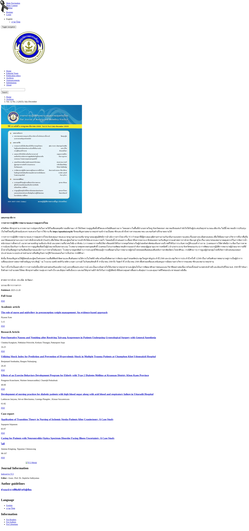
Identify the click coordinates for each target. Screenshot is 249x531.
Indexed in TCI (7, 474)
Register (9, 12)
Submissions (11, 83)
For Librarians (12, 524)
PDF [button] (3, 301)
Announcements (13, 80)
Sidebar (9, 8)
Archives (10, 78)
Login (8, 15)
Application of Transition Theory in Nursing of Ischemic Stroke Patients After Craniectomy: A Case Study (57, 419)
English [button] (9, 19)
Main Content (12, 5)
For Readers (11, 520)
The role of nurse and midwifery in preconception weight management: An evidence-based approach (54, 312)
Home (8, 71)
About (8, 85)
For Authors (11, 522)
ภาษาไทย (15, 22)
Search (4, 92)
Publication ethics (13, 76)
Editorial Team (12, 73)
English (9, 505)
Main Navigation (13, 3)
